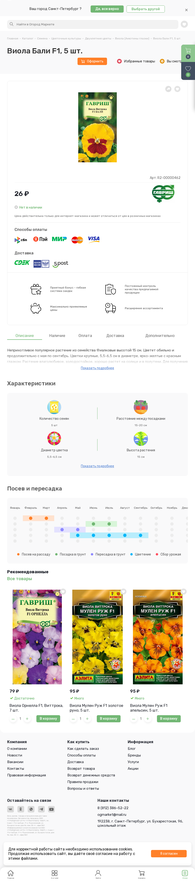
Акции (133, 768)
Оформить (95, 61)
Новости (14, 755)
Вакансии (15, 762)
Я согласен (169, 854)
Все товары (19, 578)
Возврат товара (81, 768)
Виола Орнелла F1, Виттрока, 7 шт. (36, 708)
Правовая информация (26, 775)
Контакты (15, 768)
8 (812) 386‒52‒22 (113, 808)
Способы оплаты (31, 229)
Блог (132, 749)
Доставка (24, 253)
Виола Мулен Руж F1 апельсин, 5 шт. (148, 708)
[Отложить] (177, 89)
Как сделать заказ (83, 749)
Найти (11, 24)
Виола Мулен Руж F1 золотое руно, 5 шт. (96, 708)
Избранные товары (139, 61)
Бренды (134, 755)
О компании (17, 749)
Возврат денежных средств (91, 775)
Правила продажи (82, 782)
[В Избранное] (63, 591)
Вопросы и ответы (83, 788)
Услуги (133, 762)
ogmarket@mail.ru (112, 814)
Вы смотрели (177, 61)
